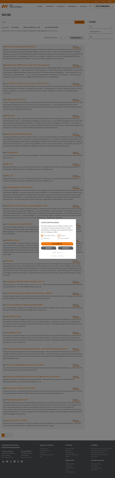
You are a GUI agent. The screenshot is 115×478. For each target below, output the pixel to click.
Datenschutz (61, 256)
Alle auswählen (57, 244)
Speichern (65, 248)
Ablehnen (49, 248)
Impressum (53, 256)
